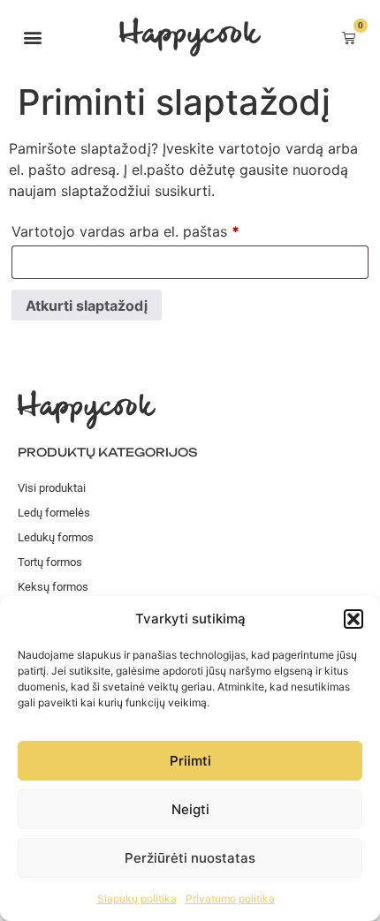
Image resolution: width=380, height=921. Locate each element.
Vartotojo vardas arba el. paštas (161, 228)
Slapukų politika (137, 898)
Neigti (190, 809)
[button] (353, 619)
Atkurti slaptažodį (87, 305)
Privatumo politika (230, 898)
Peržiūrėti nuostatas (190, 857)
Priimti (190, 760)
